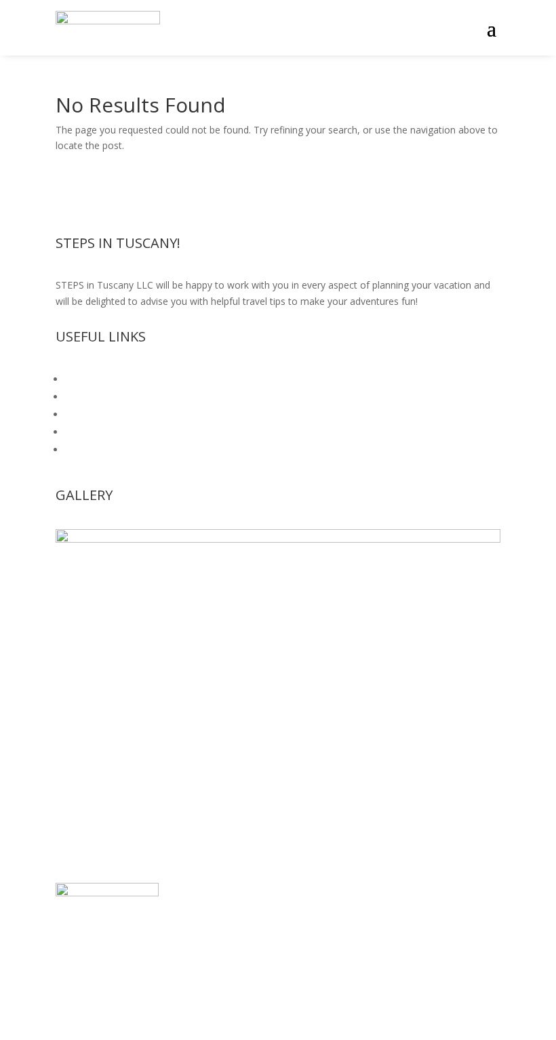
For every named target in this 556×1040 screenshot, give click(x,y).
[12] (278, 539)
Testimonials (93, 396)
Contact (82, 449)
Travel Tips (89, 431)
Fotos (78, 414)
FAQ (74, 379)
